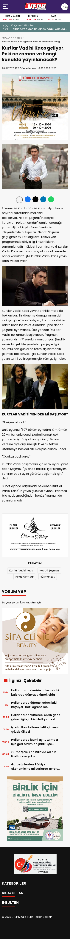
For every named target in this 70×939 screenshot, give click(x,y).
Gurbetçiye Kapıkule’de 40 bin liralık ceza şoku (33, 754)
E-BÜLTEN (10, 902)
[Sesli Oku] (19, 199)
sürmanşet (48, 577)
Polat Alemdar (24, 577)
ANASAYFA (7, 37)
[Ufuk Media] (35, 7)
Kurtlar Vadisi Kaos (21, 570)
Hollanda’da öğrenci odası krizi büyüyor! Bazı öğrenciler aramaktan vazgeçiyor (34, 705)
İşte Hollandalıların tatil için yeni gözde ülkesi (34, 729)
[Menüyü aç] (6, 6)
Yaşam (19, 37)
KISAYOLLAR (12, 893)
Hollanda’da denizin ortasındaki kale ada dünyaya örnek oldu (39, 29)
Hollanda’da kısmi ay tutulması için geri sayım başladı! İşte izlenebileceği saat (34, 742)
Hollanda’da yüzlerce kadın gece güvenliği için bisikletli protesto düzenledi (35, 717)
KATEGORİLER (14, 883)
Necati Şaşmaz (49, 570)
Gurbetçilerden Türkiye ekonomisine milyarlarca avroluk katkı (35, 766)
